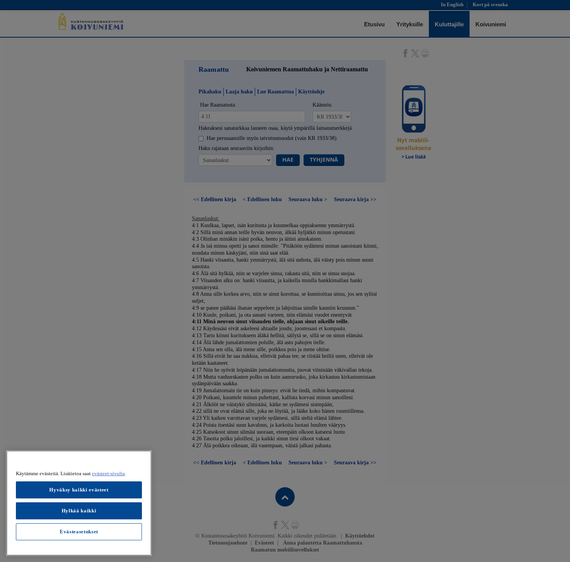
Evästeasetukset (79, 531)
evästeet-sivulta (108, 473)
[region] (79, 503)
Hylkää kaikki (79, 511)
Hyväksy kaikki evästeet (78, 490)
